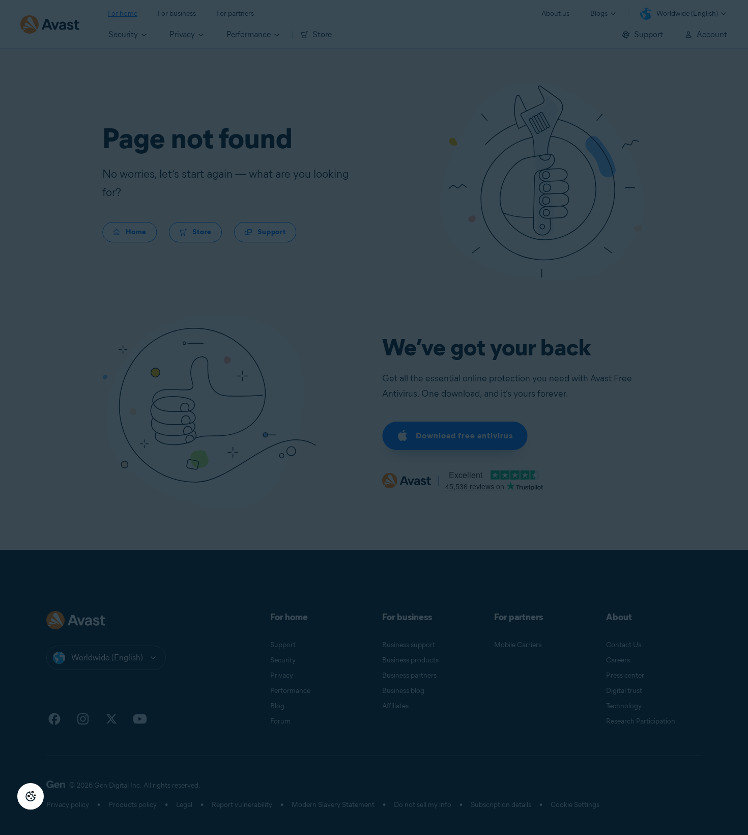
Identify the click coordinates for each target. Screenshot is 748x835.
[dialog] (374, 417)
